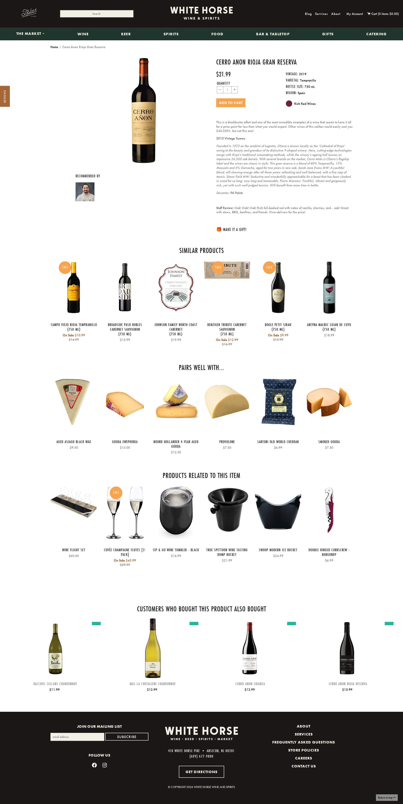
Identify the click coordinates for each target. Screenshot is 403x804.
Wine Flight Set (73, 550)
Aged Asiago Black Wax (73, 441)
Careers (303, 758)
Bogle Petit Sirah (278, 324)
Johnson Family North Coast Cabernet (175, 327)
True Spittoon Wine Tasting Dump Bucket (227, 552)
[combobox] (96, 13)
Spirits (171, 34)
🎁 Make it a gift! (231, 229)
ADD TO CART (55, 655)
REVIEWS (5, 96)
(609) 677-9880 (201, 756)
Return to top (385, 797)
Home (54, 47)
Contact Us (304, 766)
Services (321, 14)
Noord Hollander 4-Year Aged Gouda (176, 444)
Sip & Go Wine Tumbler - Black (176, 550)
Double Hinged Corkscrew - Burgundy (329, 552)
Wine (83, 34)
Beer (126, 34)
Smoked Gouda (329, 441)
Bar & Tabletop (273, 34)
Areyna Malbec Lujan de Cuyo (329, 324)
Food (217, 34)
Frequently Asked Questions (303, 742)
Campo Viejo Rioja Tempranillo (74, 324)
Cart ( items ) (384, 14)
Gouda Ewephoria (125, 441)
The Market (29, 34)
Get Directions (201, 771)
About (335, 14)
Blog (308, 14)
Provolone (227, 441)
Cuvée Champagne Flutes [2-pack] (125, 552)
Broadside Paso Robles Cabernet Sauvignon (125, 327)
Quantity (223, 83)
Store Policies (303, 750)
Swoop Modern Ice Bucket (278, 550)
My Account (354, 14)
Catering (376, 34)
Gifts (328, 34)
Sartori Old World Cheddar (278, 441)
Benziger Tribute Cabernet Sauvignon (227, 327)
